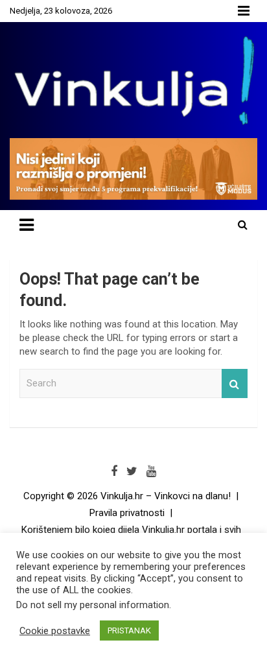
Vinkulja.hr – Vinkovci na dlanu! (165, 496)
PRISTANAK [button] (129, 630)
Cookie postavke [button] (54, 631)
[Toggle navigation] (26, 225)
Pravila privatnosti (127, 513)
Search (235, 383)
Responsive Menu (243, 11)
